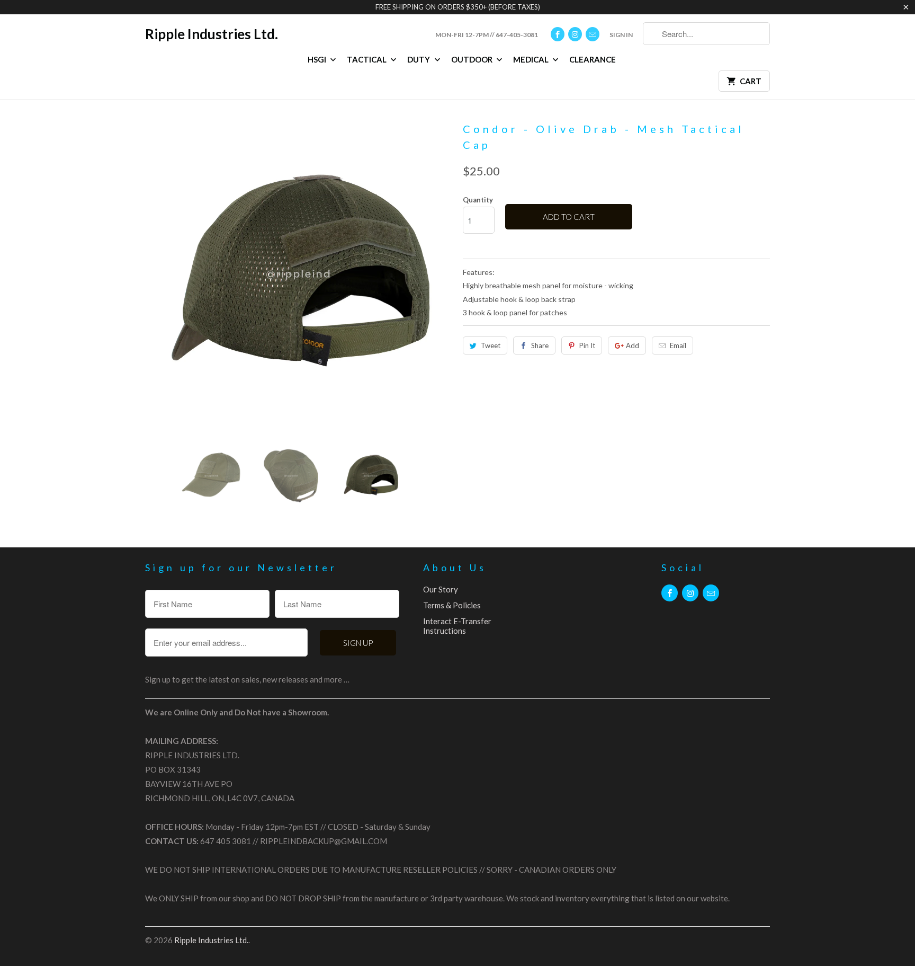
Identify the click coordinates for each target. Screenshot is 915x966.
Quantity (478, 200)
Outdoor (472, 59)
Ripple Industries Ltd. (211, 33)
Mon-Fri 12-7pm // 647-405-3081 (486, 35)
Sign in (621, 35)
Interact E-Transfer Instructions (457, 625)
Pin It (587, 345)
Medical (531, 59)
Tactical (367, 59)
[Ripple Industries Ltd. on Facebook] (557, 34)
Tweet (490, 345)
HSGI (318, 59)
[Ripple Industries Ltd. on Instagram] (575, 34)
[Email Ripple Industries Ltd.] (592, 34)
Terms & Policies (452, 605)
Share (540, 345)
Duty (419, 59)
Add (632, 345)
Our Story (440, 589)
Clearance (592, 59)
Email (678, 345)
